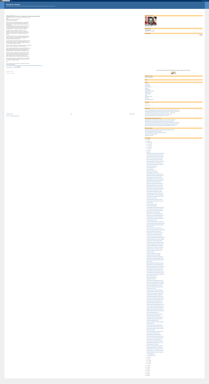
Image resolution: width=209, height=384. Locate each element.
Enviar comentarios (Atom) (15, 115)
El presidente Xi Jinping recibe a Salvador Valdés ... (155, 318)
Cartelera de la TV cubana (149, 135)
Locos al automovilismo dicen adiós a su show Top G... (155, 221)
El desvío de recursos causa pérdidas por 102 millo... (155, 210)
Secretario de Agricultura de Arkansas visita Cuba (154, 285)
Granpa (146, 95)
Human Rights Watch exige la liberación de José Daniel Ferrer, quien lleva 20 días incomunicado (160, 119)
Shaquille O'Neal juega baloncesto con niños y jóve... (155, 342)
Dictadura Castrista (13, 4)
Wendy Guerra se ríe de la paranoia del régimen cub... (155, 215)
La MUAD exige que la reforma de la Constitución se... (155, 293)
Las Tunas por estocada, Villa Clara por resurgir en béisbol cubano (155, 132)
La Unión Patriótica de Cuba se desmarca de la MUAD (155, 207)
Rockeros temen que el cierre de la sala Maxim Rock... (155, 196)
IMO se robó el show (150, 226)
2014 (147, 367)
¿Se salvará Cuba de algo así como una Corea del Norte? (154, 115)
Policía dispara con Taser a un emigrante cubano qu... (155, 350)
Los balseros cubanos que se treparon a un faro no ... (155, 248)
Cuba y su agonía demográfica (151, 277)
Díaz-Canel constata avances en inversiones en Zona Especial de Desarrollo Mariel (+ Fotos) (159, 129)
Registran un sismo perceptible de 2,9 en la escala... (155, 183)
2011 (147, 372)
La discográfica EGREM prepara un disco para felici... (155, 245)
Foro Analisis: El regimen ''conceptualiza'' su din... (154, 250)
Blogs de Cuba (147, 83)
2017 (147, 139)
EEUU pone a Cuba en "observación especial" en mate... (156, 153)
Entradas (147, 103)
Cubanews (146, 88)
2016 (147, 141)
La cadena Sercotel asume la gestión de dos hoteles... (155, 328)
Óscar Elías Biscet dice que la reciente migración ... (155, 186)
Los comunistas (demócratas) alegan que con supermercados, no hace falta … (157, 112)
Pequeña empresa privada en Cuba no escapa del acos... (156, 310)
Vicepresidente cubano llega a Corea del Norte (154, 231)
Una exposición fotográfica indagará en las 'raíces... (155, 302)
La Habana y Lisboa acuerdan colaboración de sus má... (155, 304)
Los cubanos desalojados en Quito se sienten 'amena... (155, 291)
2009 (147, 375)
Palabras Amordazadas (150, 323)
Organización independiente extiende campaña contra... (155, 224)
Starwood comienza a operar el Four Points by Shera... (155, 242)
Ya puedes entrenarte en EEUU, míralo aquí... (154, 315)
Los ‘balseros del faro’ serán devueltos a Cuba (154, 234)
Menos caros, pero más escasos (152, 170)
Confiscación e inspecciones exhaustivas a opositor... (155, 331)
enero (148, 363)
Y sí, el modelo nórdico (150, 353)
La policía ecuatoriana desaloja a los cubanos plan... (155, 347)
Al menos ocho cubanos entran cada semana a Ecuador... (156, 237)
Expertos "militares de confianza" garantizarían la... (155, 159)
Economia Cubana (148, 93)
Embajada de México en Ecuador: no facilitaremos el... (155, 178)
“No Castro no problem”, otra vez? (152, 204)
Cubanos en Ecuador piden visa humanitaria (154, 253)
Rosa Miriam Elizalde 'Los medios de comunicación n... (155, 194)
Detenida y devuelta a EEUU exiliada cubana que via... (155, 175)
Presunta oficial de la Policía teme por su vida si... (155, 191)
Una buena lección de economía (152, 197)
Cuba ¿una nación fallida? (151, 329)
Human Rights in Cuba (148, 96)
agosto (148, 148)
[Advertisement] (104, 11)
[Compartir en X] (18, 67)
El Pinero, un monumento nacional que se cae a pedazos (156, 229)
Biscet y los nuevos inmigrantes (152, 205)
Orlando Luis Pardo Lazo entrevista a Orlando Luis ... (155, 340)
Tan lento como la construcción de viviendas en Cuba (155, 337)
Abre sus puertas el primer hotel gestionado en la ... (155, 301)
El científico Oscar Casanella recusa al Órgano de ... (155, 256)
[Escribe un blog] (16, 67)
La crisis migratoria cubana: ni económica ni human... (155, 208)
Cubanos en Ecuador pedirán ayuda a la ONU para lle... (155, 283)
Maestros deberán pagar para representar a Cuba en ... (155, 180)
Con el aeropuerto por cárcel (151, 167)
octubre (148, 145)
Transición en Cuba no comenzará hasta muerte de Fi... (155, 218)
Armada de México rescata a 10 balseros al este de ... (155, 348)
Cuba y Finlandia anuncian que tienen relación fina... (155, 269)
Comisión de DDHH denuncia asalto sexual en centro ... (155, 270)
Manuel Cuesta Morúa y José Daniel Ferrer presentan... (155, 259)
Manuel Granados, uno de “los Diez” (152, 172)
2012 (147, 370)
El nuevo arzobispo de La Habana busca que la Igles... (155, 307)
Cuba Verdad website (148, 86)
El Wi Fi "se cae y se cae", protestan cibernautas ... (155, 213)
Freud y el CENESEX (150, 169)
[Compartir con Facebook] (19, 67)
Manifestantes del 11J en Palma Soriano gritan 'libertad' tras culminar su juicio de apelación (159, 121)
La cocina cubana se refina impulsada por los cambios (155, 272)
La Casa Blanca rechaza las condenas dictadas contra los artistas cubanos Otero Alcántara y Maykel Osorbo (162, 122)
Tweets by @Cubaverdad (149, 77)
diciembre (148, 142)
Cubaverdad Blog (147, 89)
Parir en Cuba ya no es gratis (151, 288)
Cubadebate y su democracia (151, 278)
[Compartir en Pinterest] (20, 67)
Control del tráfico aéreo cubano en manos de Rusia (155, 154)
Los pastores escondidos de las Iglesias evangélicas (155, 321)
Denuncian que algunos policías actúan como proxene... (155, 161)
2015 (147, 365)
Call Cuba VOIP (147, 85)
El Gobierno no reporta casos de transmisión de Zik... (155, 243)
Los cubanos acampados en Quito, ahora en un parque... (156, 239)
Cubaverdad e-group (148, 92)
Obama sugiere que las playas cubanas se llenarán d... (155, 156)
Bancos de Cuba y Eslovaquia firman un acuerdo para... (155, 188)
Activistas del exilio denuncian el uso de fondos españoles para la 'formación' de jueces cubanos (160, 125)
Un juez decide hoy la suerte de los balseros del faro (155, 264)
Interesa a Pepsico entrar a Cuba (152, 275)
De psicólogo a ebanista (150, 251)
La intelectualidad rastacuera (151, 355)
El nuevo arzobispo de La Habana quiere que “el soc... (155, 280)
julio (147, 150)
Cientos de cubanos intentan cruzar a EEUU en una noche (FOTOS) (155, 114)
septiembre (149, 147)
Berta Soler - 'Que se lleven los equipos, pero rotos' (155, 345)
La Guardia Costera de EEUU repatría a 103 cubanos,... (155, 299)
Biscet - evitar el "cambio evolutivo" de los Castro (154, 313)
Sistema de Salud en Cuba (149, 99)
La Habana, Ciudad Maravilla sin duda (153, 320)
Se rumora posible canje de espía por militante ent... (155, 216)
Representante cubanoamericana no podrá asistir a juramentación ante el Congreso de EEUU (159, 111)
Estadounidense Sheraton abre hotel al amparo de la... (155, 267)
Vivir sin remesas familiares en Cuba (152, 312)
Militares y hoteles (149, 261)
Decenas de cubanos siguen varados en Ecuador (154, 189)
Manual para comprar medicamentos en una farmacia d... (156, 266)
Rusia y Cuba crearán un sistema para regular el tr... (155, 162)
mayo (148, 357)
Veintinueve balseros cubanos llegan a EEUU (154, 334)
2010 (147, 373)
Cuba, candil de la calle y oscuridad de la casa (154, 339)
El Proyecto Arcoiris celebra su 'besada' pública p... (155, 240)
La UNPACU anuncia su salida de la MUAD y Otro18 (155, 258)
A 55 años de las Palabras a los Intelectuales (154, 181)
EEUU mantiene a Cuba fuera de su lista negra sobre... (155, 164)
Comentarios (148, 105)
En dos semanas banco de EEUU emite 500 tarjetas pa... (156, 274)
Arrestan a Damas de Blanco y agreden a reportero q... (155, 326)
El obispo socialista (150, 202)
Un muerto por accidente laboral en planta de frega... (155, 286)
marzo (148, 360)
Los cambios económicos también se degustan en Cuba (155, 223)
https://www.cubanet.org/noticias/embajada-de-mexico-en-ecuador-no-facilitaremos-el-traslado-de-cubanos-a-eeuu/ (24, 65)
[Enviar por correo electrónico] (15, 67)
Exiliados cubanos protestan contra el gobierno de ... (155, 232)
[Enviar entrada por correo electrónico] (14, 67)
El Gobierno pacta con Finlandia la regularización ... (155, 294)
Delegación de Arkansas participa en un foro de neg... (155, 296)
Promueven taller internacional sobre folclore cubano (153, 131)
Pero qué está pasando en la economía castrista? (154, 199)
